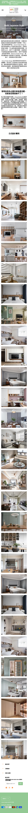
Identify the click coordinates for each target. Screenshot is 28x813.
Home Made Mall (5, 802)
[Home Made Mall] (14, 10)
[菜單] (2, 10)
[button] (25, 10)
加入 (20, 783)
